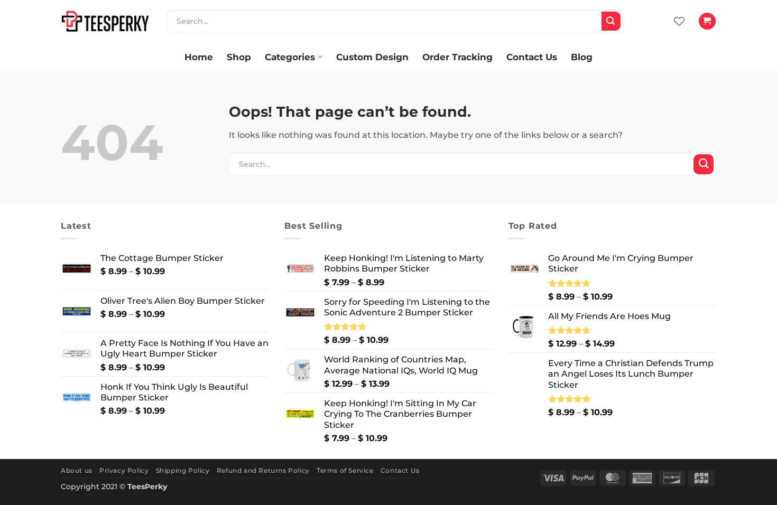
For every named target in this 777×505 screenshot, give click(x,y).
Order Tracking (457, 56)
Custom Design (372, 56)
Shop (239, 56)
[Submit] (611, 21)
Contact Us (531, 56)
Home (198, 56)
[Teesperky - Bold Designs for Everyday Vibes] (106, 21)
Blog (582, 56)
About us (76, 470)
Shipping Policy (183, 470)
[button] (707, 21)
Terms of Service (345, 470)
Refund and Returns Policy (263, 470)
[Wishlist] (679, 21)
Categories (290, 56)
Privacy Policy (124, 470)
